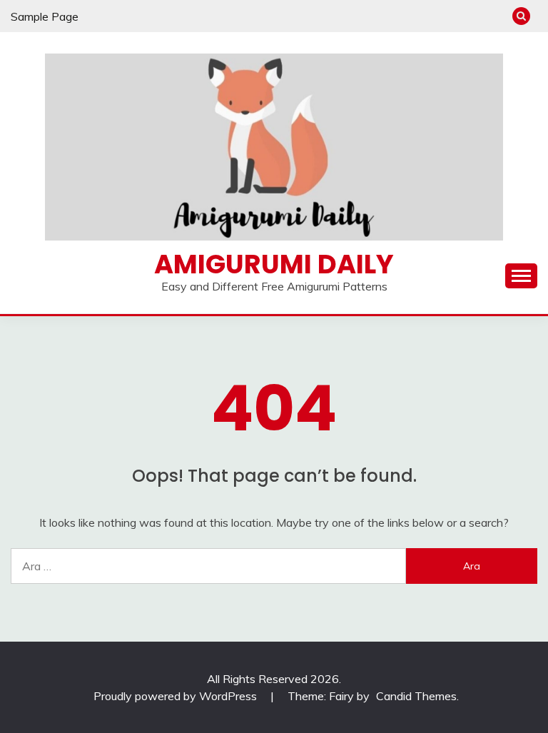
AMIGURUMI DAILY (274, 264)
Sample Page (44, 16)
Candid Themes (416, 696)
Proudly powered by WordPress (176, 696)
